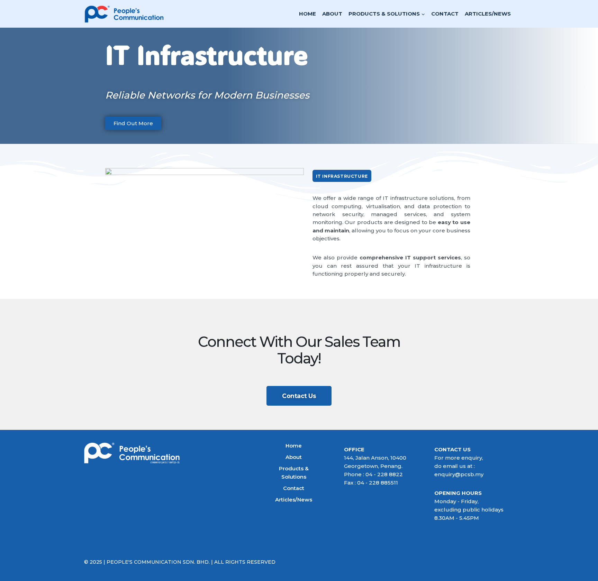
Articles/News (488, 13)
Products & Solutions (294, 472)
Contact (445, 13)
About (332, 13)
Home (307, 13)
